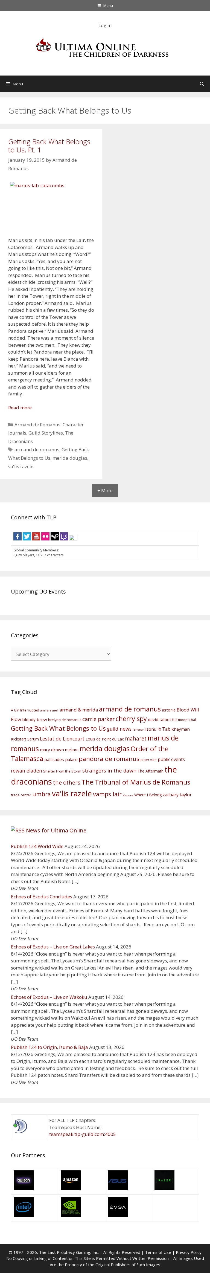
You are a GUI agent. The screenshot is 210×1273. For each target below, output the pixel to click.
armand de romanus (36, 449)
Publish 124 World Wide (37, 846)
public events (171, 759)
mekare (71, 749)
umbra (41, 794)
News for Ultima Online (56, 830)
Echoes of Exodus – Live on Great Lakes (53, 947)
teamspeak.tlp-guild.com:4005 (82, 1134)
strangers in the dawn (109, 770)
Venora (128, 795)
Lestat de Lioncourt (62, 738)
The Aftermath (151, 771)
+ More (105, 490)
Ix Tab (164, 729)
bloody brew (34, 719)
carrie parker (98, 719)
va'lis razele (20, 466)
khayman (180, 729)
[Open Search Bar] (202, 84)
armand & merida (79, 710)
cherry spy (131, 718)
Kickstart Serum (25, 739)
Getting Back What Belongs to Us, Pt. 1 (49, 145)
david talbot (159, 719)
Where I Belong (148, 794)
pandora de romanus (109, 758)
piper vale (149, 759)
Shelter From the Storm (62, 771)
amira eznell (49, 710)
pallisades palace (61, 759)
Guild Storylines (45, 433)
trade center (21, 795)
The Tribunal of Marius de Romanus (135, 781)
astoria (169, 710)
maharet (136, 738)
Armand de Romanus (37, 424)
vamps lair (107, 794)
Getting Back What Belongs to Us (58, 728)
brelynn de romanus (64, 719)
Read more (20, 407)
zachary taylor (177, 795)
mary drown (52, 749)
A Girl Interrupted (25, 710)
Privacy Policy (189, 1252)
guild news (119, 728)
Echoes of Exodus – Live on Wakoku (49, 997)
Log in (105, 25)
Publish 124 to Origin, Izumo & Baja (49, 1047)
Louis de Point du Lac (105, 739)
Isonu (150, 729)
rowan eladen (26, 770)
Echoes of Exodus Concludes (41, 896)
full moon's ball (184, 719)
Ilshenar (138, 729)
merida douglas (69, 458)
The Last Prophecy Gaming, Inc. (69, 1252)
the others (66, 782)
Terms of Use (158, 1252)
